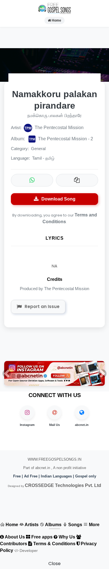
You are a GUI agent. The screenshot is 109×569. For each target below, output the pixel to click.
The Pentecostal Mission (59, 127)
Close (54, 563)
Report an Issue (42, 306)
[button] (6, 373)
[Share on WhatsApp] (32, 180)
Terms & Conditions (53, 543)
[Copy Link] (77, 180)
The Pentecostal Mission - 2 (52, 138)
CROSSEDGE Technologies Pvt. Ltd (63, 485)
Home (56, 20)
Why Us (66, 537)
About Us (14, 537)
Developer (28, 550)
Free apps (41, 537)
